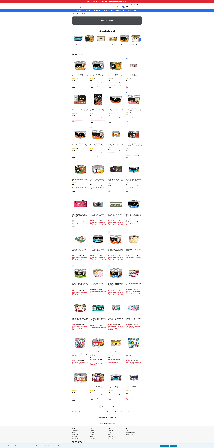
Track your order (86, 4)
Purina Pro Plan (124, 44)
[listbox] (107, 39)
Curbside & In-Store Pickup (130, 432)
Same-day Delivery (129, 434)
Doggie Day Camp (111, 436)
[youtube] (84, 442)
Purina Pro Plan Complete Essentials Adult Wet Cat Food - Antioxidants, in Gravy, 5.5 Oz (79, 145)
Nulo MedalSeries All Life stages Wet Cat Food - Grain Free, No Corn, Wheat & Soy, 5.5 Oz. (134, 145)
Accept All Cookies (173, 445)
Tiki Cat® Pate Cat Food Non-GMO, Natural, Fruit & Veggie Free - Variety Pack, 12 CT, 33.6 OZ (80, 215)
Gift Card (75, 4)
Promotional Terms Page (111, 423)
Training (109, 432)
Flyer (80, 4)
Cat (73, 13)
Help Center (92, 430)
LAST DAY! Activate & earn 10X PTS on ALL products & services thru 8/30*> (107, 1)
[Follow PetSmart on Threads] (79, 442)
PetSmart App (74, 436)
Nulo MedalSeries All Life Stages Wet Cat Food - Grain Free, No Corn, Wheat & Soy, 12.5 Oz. (97, 110)
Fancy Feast (135, 44)
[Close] (212, 446)
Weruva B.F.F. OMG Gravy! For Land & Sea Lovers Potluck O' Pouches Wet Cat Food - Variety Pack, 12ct (133, 354)
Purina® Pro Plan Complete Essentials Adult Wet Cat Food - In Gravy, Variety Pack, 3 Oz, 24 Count (80, 110)
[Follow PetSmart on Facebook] (73, 442)
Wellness (113, 44)
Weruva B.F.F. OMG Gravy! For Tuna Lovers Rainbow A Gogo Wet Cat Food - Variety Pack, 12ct (80, 354)
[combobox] (105, 7)
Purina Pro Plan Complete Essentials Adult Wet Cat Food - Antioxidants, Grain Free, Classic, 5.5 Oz (115, 110)
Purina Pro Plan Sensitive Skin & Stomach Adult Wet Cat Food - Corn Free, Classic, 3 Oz (97, 145)
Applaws (101, 44)
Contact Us (92, 432)
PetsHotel (109, 434)
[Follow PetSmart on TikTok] (81, 442)
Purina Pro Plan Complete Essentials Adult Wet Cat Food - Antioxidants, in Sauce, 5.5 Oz (133, 215)
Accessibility (92, 438)
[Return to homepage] (81, 7)
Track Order (92, 434)
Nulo (90, 44)
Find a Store (128, 430)
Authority (78, 44)
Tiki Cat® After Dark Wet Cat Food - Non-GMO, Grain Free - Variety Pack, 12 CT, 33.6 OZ (116, 180)
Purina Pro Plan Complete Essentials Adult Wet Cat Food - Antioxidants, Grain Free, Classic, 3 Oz (115, 284)
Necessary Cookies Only (164, 445)
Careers (73, 432)
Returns (91, 436)
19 (113, 406)
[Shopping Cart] (139, 7)
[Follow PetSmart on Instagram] (76, 442)
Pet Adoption (110, 438)
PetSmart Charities (75, 438)
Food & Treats (78, 13)
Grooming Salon (111, 430)
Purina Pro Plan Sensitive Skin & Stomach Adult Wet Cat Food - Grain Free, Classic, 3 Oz (80, 284)
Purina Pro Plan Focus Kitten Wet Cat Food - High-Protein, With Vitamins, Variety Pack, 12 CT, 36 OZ (98, 319)
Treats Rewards (75, 434)
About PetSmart (75, 430)
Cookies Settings (155, 445)
